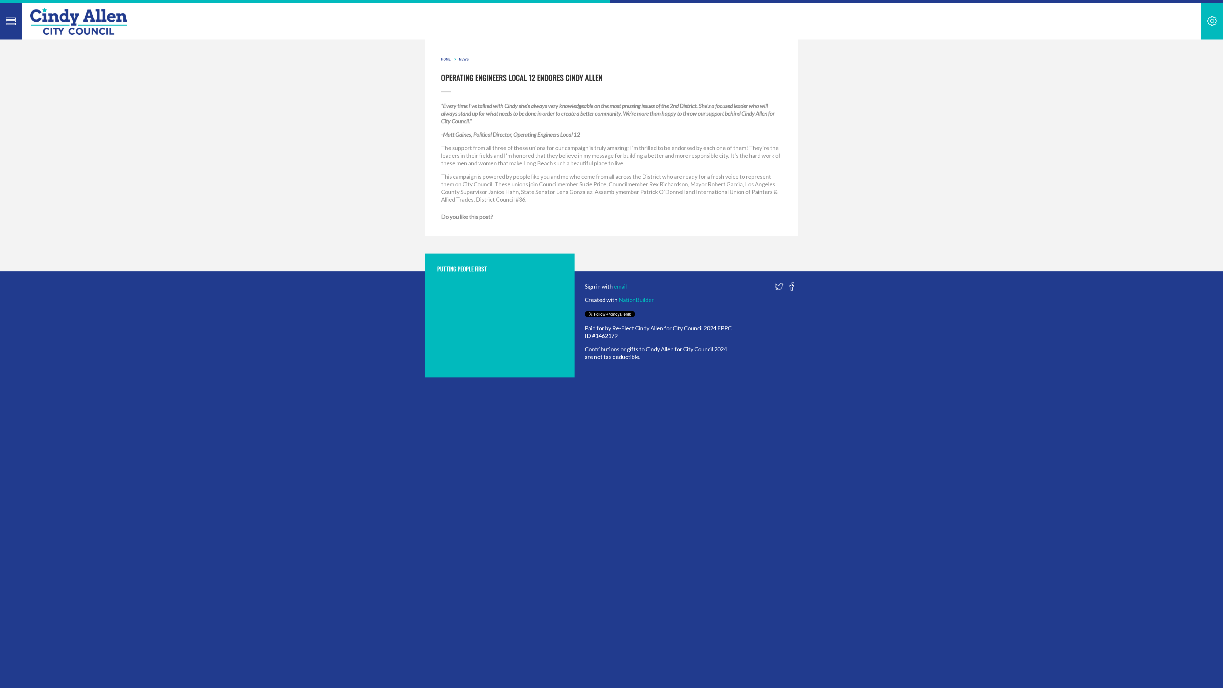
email (620, 286)
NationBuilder (636, 299)
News (464, 59)
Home (446, 59)
